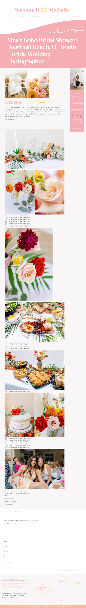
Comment (7, 523)
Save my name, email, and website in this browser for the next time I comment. (24, 558)
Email (5, 546)
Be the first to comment (12, 511)
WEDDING (14, 103)
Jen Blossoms (12, 501)
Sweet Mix (11, 498)
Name (6, 541)
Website (6, 551)
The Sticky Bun (12, 504)
